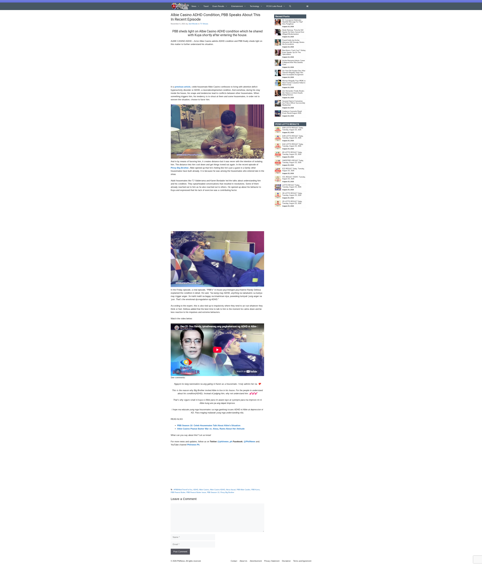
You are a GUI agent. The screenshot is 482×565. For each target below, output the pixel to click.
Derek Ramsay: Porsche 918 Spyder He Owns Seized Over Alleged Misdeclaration (293, 32)
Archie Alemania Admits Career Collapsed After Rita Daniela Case (293, 62)
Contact (234, 561)
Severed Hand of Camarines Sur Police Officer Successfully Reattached (293, 103)
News (194, 6)
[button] (290, 6)
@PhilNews (249, 441)
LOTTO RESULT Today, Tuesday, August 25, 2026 (291, 186)
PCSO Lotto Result (274, 6)
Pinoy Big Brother (227, 492)
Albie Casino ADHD (217, 490)
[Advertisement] (217, 66)
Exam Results (218, 6)
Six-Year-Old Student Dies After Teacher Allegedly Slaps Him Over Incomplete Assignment (293, 73)
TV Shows (204, 24)
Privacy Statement (271, 561)
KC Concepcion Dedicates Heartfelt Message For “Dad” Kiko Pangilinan (292, 22)
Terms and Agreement (302, 561)
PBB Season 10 (213, 492)
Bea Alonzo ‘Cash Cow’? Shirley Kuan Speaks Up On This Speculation (294, 52)
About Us (243, 561)
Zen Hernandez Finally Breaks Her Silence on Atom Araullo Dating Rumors (293, 93)
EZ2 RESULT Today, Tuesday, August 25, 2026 (293, 170)
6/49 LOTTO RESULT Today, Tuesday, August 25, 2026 (292, 137)
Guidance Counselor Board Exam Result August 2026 (292, 112)
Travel (205, 6)
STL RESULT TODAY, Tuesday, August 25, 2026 (294, 178)
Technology (254, 6)
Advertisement (256, 561)
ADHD (195, 490)
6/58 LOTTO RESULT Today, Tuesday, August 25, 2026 (292, 129)
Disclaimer (286, 561)
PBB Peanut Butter (178, 492)
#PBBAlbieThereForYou (183, 490)
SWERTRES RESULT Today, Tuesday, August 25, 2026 (293, 161)
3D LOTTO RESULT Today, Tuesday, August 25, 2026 (292, 194)
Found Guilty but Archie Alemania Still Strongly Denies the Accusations (293, 42)
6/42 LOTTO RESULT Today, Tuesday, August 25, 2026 (292, 145)
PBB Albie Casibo (243, 490)
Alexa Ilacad (231, 490)
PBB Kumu (255, 490)
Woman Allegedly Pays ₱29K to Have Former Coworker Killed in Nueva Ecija (294, 83)
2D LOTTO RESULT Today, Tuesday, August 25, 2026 (292, 202)
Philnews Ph (193, 445)
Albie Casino (204, 490)
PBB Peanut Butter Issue (196, 492)
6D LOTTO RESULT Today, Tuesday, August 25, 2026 (292, 153)
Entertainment (237, 6)
